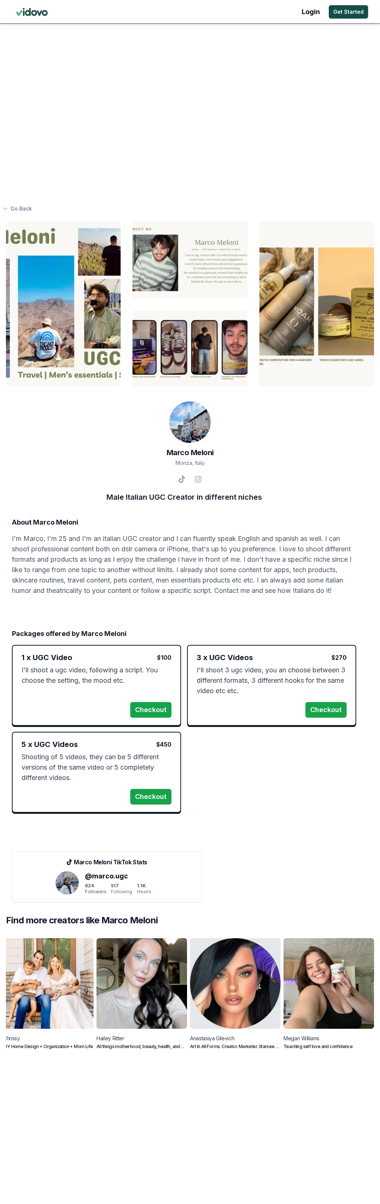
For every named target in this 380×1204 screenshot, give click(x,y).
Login (311, 12)
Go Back (21, 208)
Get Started (348, 12)
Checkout (151, 710)
